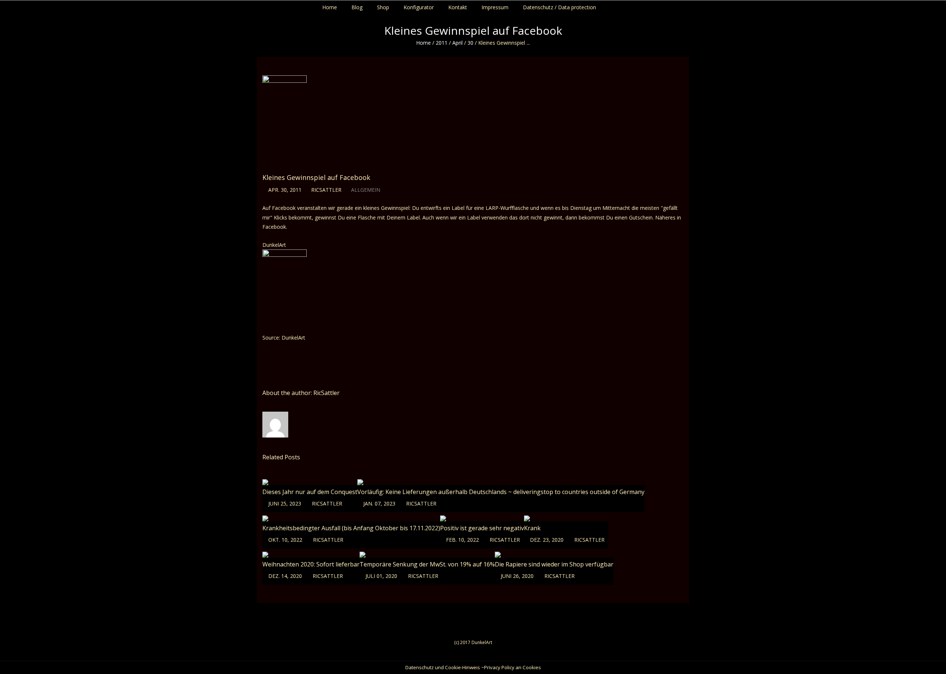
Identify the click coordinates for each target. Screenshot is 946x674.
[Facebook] (923, 5)
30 (470, 42)
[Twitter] (930, 5)
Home (423, 42)
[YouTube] (937, 5)
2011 (442, 42)
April (457, 42)
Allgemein (365, 189)
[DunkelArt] (284, 286)
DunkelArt (274, 244)
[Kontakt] (944, 5)
